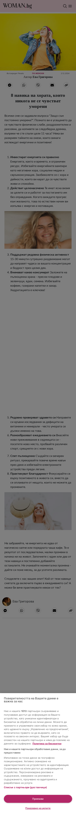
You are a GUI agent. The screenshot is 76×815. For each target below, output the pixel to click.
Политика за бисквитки (46, 743)
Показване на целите (38, 808)
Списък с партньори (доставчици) (25, 787)
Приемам (38, 798)
